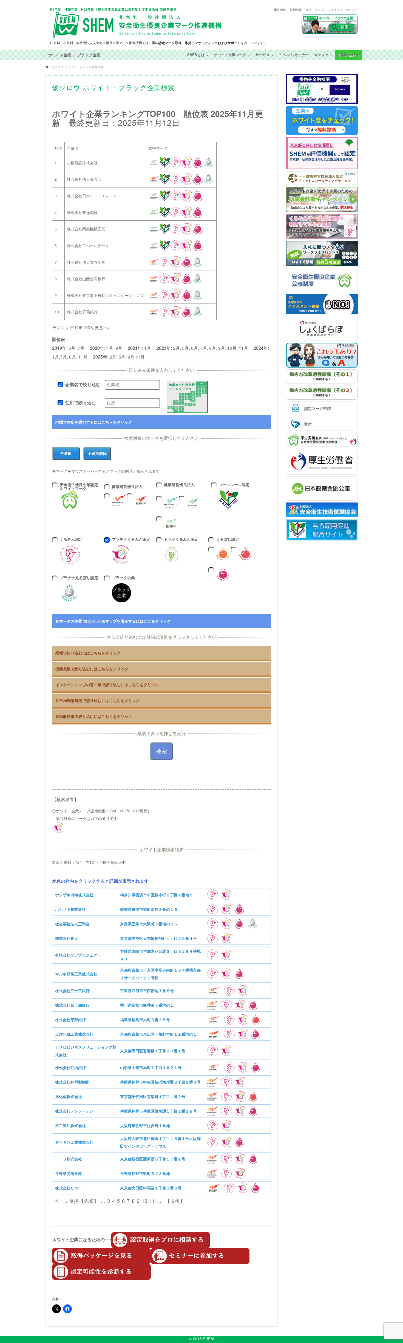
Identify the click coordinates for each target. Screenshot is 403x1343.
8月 (212, 348)
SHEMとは (196, 54)
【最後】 (173, 1200)
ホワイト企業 (59, 54)
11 (152, 1200)
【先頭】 (89, 1200)
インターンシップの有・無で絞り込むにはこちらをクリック (107, 684)
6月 (72, 348)
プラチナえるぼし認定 (79, 579)
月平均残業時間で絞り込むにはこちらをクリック (97, 700)
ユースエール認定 (234, 486)
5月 (185, 348)
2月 (176, 348)
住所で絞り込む (80, 402)
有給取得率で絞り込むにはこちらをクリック (93, 716)
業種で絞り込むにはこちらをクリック (88, 652)
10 (144, 1200)
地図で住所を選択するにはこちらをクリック (93, 422)
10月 (232, 348)
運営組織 (280, 10)
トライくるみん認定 (181, 541)
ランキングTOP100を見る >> (80, 327)
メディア (322, 54)
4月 (109, 348)
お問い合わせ (348, 54)
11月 (243, 348)
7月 (81, 348)
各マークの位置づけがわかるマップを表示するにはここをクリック (113, 621)
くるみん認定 (71, 541)
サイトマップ (315, 10)
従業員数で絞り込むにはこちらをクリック (91, 668)
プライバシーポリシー (343, 10)
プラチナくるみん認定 (131, 541)
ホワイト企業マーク (230, 54)
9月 (118, 348)
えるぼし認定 (225, 541)
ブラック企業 (88, 54)
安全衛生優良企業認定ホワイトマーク (79, 486)
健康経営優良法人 (125, 488)
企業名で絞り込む (82, 384)
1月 (147, 348)
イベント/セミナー (294, 54)
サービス (263, 54)
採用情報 (296, 10)
